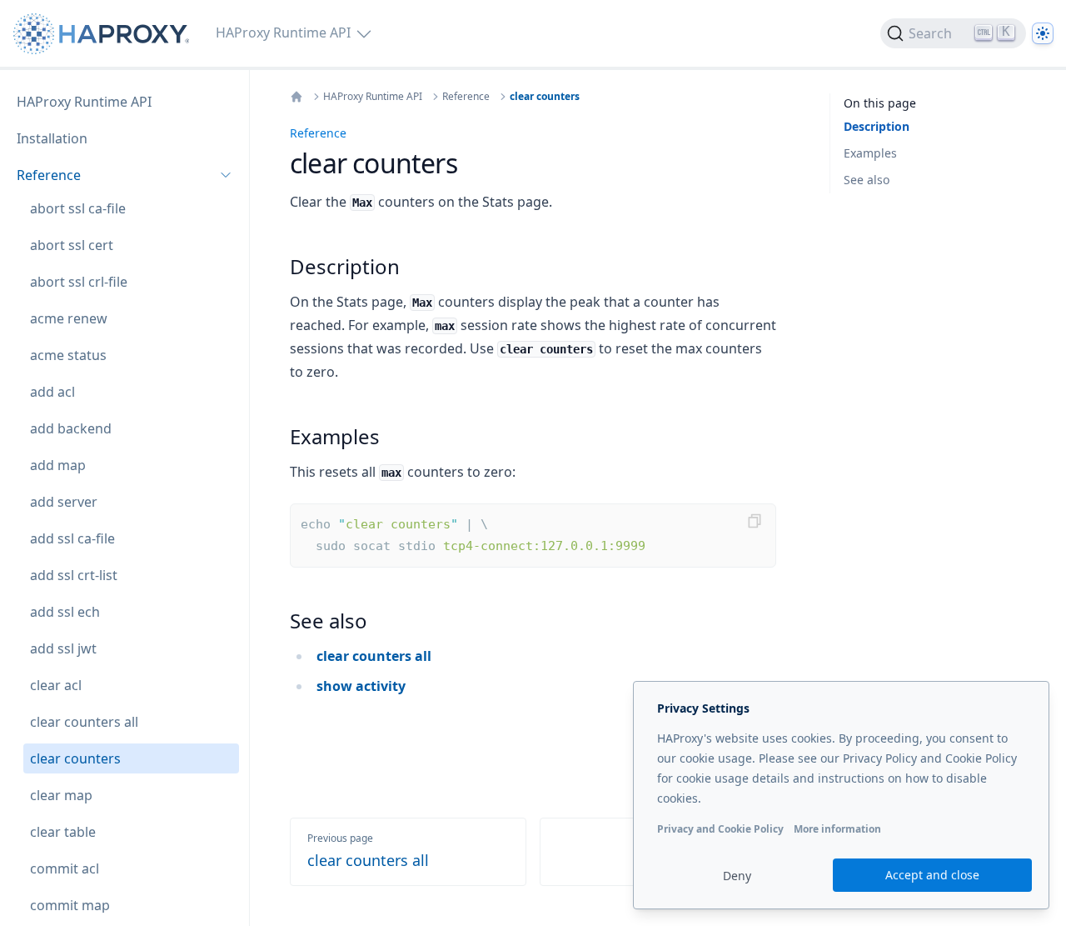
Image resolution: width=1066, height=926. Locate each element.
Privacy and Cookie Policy (720, 829)
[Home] (296, 96)
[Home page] (104, 33)
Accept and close (932, 875)
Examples (870, 153)
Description (876, 126)
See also (866, 180)
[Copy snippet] (754, 521)
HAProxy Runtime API (372, 96)
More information (837, 829)
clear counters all (373, 656)
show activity (361, 686)
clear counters (545, 96)
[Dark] (1043, 33)
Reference (466, 96)
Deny (737, 875)
